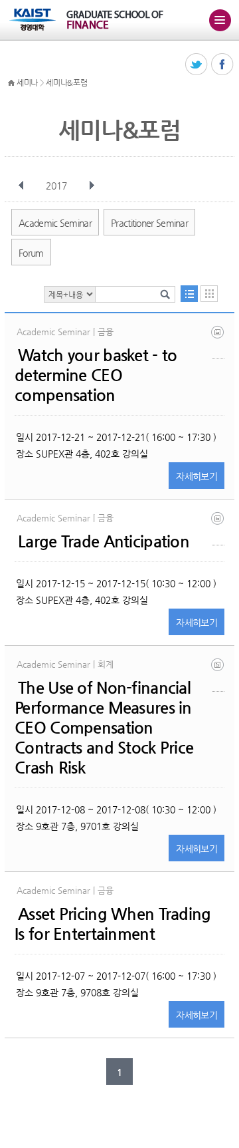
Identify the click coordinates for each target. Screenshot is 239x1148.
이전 (21, 185)
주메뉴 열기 (219, 20)
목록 (189, 293)
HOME (11, 83)
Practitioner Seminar (149, 222)
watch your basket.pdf (218, 342)
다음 (91, 185)
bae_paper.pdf (218, 528)
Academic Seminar (55, 222)
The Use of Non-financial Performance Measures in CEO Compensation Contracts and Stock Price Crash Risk (104, 727)
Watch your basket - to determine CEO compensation (96, 375)
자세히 (196, 476)
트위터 (196, 64)
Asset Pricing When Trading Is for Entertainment (112, 924)
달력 (209, 293)
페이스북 (222, 64)
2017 (56, 185)
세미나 (27, 82)
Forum (31, 252)
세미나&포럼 (66, 82)
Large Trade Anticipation (103, 541)
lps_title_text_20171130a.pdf (218, 675)
